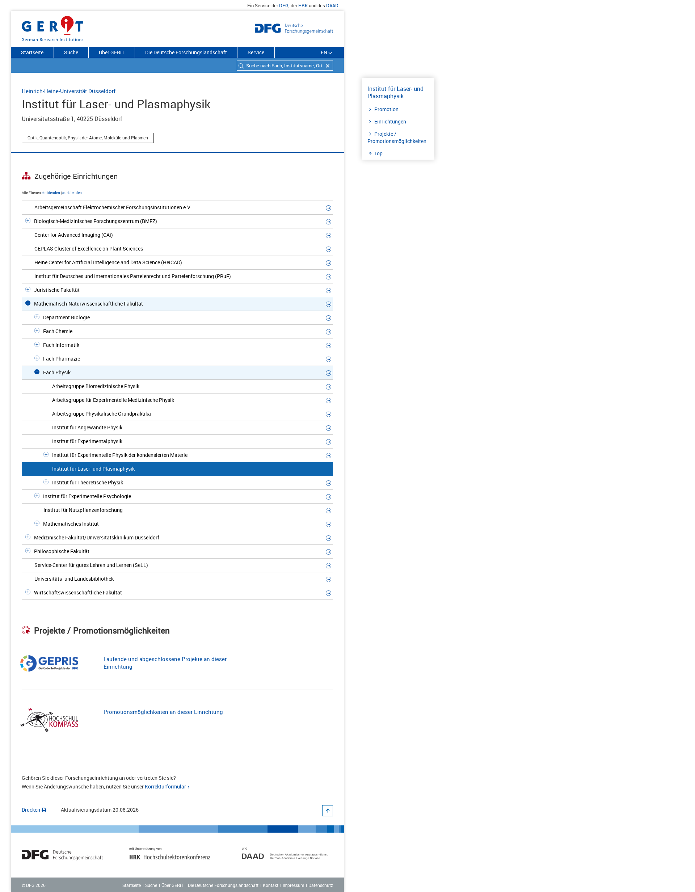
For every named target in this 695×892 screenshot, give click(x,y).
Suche (71, 52)
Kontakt (270, 885)
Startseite (32, 52)
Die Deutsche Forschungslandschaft (186, 52)
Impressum (293, 885)
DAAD (332, 5)
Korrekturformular (165, 786)
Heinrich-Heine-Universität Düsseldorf (68, 90)
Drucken (31, 809)
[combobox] (285, 65)
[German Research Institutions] (52, 27)
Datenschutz (320, 885)
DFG (283, 5)
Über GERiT (112, 52)
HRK (303, 5)
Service (256, 52)
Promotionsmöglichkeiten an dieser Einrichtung (163, 711)
